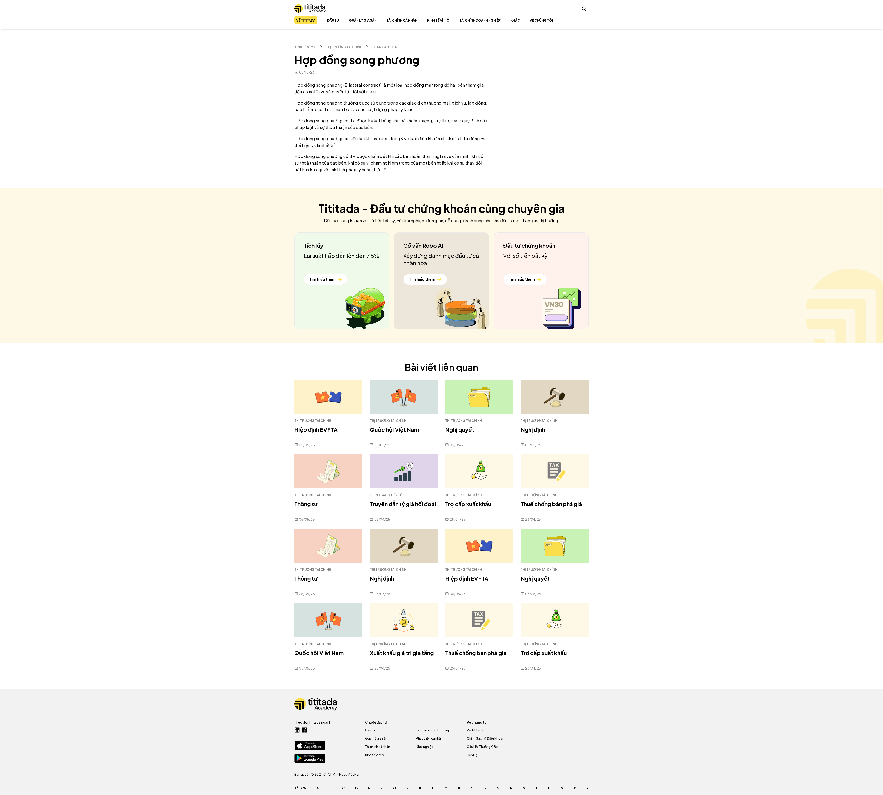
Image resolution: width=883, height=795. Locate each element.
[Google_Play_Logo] (309, 758)
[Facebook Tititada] (304, 730)
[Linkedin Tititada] (297, 730)
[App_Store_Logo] (309, 745)
